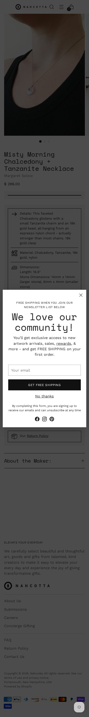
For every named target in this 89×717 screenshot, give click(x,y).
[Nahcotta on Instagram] (44, 419)
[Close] (80, 295)
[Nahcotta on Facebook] (37, 419)
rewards (63, 343)
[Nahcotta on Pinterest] (52, 419)
